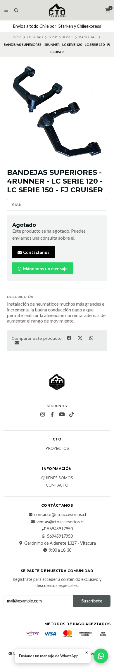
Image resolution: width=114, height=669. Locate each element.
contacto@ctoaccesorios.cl (60, 515)
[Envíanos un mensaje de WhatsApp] (101, 656)
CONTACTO (57, 485)
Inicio (17, 37)
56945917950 (60, 529)
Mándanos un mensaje (45, 268)
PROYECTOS (57, 449)
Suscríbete (91, 600)
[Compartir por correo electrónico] (17, 343)
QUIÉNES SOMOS (57, 478)
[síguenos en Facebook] (52, 414)
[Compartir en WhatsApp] (91, 338)
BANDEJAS (87, 37)
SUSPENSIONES (61, 37)
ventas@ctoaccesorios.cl (60, 522)
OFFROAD (35, 37)
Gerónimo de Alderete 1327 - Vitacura (60, 543)
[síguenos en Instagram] (42, 414)
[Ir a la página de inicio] (57, 10)
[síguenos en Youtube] (62, 414)
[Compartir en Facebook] (69, 338)
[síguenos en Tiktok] (71, 414)
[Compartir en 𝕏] (80, 338)
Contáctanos (35, 252)
